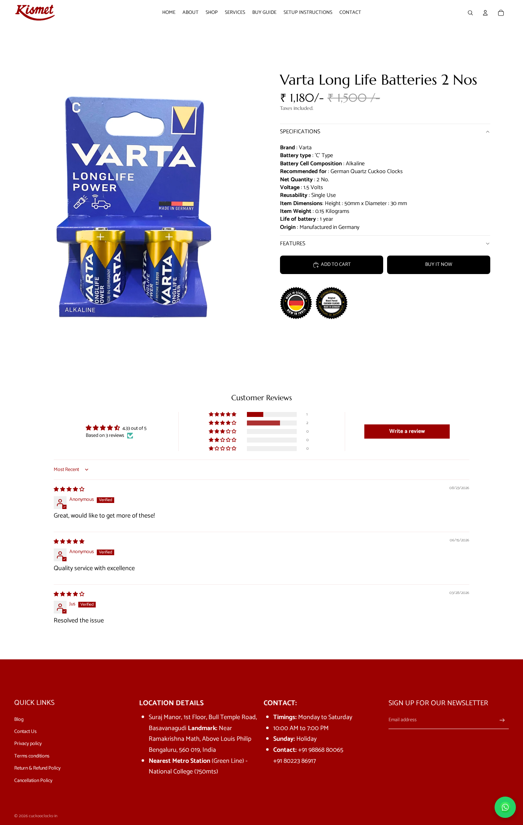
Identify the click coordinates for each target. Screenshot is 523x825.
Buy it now (438, 265)
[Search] (470, 13)
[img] (69, 490)
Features (292, 243)
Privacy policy (28, 744)
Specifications (300, 131)
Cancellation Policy (33, 781)
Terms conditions (31, 756)
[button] (223, 414)
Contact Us (25, 732)
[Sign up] (502, 720)
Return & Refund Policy (37, 768)
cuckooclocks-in (43, 816)
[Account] (485, 13)
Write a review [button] (407, 431)
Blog (18, 720)
